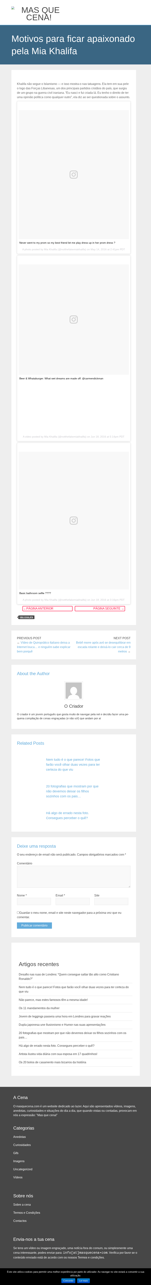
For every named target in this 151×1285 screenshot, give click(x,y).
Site (96, 895)
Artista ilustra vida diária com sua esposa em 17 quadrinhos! (58, 1054)
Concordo (68, 1280)
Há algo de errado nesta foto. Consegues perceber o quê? (56, 1045)
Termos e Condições (26, 1212)
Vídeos (17, 1177)
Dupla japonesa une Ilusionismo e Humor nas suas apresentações (62, 1024)
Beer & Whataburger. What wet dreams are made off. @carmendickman (61, 378)
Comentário (24, 863)
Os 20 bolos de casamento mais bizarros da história (52, 1062)
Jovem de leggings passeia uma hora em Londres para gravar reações (65, 1016)
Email (60, 895)
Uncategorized (22, 1169)
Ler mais (83, 1280)
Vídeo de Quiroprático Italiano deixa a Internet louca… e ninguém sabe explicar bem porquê (43, 647)
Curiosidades (22, 1145)
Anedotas (19, 1136)
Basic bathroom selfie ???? (35, 593)
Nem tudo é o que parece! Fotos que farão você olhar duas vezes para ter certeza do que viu (73, 764)
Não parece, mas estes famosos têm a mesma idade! (53, 999)
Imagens (18, 1161)
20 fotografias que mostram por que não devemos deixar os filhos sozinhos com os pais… (72, 791)
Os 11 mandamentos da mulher (39, 1008)
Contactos (20, 1220)
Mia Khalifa (26, 617)
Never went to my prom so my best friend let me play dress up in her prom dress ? (67, 242)
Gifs (15, 1153)
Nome (22, 895)
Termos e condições (91, 1257)
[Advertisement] (74, 406)
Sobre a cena (22, 1204)
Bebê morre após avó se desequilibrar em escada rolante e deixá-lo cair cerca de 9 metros (103, 647)
